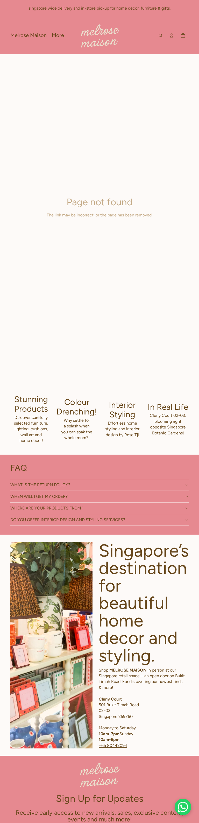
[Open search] (160, 35)
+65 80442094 (113, 745)
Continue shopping (99, 234)
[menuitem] (58, 35)
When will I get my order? (39, 496)
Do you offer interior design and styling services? (67, 519)
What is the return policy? (40, 484)
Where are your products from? (46, 508)
